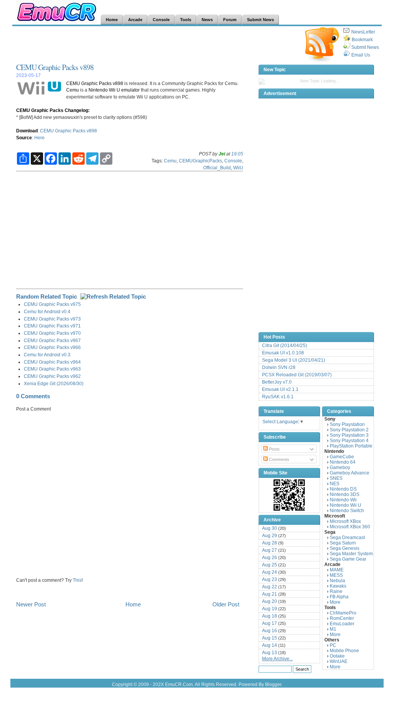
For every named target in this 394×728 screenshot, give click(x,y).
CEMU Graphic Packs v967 (52, 340)
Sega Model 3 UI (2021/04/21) (293, 360)
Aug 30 (269, 528)
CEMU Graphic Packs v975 (52, 304)
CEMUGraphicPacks (200, 160)
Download (27, 130)
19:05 (237, 153)
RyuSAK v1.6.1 (278, 396)
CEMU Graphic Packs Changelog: (53, 110)
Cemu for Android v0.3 (47, 354)
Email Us (360, 55)
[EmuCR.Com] (289, 495)
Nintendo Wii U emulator (114, 89)
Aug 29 (269, 535)
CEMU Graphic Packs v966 (52, 347)
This (77, 580)
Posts (274, 449)
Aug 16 (269, 630)
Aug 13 (269, 652)
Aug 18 (269, 616)
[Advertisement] (156, 44)
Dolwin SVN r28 (279, 367)
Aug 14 (269, 645)
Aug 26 (269, 557)
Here (39, 137)
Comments (278, 459)
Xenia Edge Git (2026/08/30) (53, 383)
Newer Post (31, 604)
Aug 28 (269, 543)
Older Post (225, 604)
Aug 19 (269, 608)
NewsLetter (363, 32)
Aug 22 (269, 586)
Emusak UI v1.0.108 (283, 353)
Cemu (72, 89)
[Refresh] (113, 296)
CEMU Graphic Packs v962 (52, 376)
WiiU (238, 167)
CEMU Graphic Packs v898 (54, 67)
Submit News (365, 47)
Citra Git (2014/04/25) (284, 345)
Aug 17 (269, 623)
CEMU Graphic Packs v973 (52, 318)
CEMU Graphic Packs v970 (52, 333)
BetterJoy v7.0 (277, 382)
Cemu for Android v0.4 (47, 311)
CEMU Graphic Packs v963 (52, 368)
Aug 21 (269, 594)
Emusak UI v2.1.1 (280, 389)
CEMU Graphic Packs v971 (52, 325)
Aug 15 (269, 638)
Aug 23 (269, 579)
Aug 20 (269, 601)
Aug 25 (269, 565)
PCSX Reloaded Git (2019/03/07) (297, 374)
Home (133, 604)
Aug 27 (269, 550)
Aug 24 (269, 572)
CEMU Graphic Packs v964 (52, 361)
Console (233, 160)
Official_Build (217, 167)
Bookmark (362, 39)
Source (24, 137)
